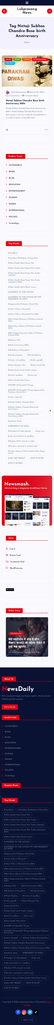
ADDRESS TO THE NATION (21, 292)
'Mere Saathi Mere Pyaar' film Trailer (24, 268)
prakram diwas (15, 421)
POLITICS (10, 63)
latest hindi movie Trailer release (23, 370)
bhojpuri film (14, 340)
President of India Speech (20, 431)
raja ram (40, 431)
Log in (12, 549)
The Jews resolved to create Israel (23, 446)
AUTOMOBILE (15, 165)
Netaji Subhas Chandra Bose (21, 402)
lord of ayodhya (16, 375)
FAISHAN (13, 197)
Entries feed (15, 555)
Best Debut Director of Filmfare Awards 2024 (25, 320)
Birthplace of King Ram (19, 350)
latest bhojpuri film (17, 365)
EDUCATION (14, 185)
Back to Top (28, 1020)
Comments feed (17, 562)
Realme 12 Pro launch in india (21, 441)
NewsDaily (18, 689)
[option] (27, 637)
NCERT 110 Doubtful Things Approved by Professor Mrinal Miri (26, 391)
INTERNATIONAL (40, 59)
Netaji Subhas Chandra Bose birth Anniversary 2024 (23, 415)
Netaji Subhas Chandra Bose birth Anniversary (23, 408)
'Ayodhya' (13, 253)
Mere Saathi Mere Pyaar (19, 380)
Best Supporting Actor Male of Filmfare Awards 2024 (25, 334)
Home (27, 42)
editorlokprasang (18, 92)
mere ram (33, 375)
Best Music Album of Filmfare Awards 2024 (24, 327)
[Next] (46, 610)
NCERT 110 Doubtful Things (21, 385)
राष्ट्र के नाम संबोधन (16, 463)
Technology (14, 223)
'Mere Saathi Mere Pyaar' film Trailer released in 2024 (24, 281)
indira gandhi (37, 360)
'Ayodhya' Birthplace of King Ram (23, 258)
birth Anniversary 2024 (19, 345)
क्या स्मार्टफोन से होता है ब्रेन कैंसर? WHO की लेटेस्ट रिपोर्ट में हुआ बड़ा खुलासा (27, 643)
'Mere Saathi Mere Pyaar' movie (22, 287)
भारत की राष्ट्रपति (38, 458)
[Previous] (42, 610)
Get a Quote (9, 707)
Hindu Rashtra (35, 355)
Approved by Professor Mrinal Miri (24, 304)
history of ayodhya (17, 360)
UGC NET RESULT (17, 458)
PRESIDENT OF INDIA (19, 426)
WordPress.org (16, 568)
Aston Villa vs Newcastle (19, 309)
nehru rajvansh (15, 397)
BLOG (8, 59)
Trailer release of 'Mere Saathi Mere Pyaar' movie (26, 452)
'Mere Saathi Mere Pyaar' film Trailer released (24, 274)
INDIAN (26, 59)
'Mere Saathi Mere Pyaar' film (21, 263)
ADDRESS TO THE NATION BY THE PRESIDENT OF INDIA (24, 298)
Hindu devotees (16, 355)
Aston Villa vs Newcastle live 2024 (24, 314)
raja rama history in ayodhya (21, 436)
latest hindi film (38, 365)
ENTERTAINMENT (17, 191)
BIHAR (17, 59)
